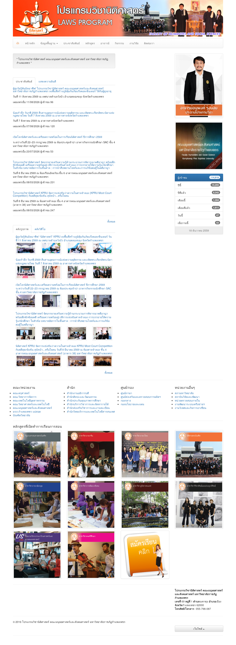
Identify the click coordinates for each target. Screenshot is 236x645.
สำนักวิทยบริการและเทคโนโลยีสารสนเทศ (91, 411)
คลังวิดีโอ (40, 229)
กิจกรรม (119, 43)
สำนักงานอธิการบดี (78, 393)
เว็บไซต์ (198, 628)
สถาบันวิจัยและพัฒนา (187, 397)
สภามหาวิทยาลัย (184, 393)
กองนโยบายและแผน (132, 404)
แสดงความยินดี (47, 81)
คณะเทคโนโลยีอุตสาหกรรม (29, 400)
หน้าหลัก (30, 43)
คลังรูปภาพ (22, 229)
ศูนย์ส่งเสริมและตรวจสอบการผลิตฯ (141, 397)
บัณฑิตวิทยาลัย (21, 415)
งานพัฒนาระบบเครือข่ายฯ (190, 404)
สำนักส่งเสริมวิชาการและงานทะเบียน (88, 408)
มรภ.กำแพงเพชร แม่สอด (27, 411)
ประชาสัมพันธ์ (71, 43)
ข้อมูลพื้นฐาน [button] (48, 43)
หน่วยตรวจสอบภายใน (187, 400)
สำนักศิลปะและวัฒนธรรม (82, 397)
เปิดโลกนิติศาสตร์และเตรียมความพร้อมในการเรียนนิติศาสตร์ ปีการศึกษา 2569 (57, 137)
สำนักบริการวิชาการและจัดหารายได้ (88, 404)
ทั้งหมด (111, 221)
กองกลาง (126, 400)
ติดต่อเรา (149, 43)
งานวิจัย (133, 43)
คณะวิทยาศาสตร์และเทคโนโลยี (31, 404)
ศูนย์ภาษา (126, 393)
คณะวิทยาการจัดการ (25, 397)
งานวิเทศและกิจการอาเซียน (190, 408)
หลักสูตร (90, 43)
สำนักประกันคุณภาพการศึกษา (84, 400)
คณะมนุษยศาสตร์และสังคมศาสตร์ (32, 408)
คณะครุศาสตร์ (21, 393)
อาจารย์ (104, 43)
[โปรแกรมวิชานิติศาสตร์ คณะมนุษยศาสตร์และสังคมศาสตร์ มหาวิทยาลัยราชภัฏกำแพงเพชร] (26, 248)
